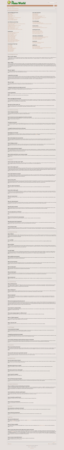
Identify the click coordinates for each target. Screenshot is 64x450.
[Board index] (16, 2)
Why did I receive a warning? (11, 38)
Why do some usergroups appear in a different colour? (39, 17)
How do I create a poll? (11, 34)
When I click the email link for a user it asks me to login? (15, 29)
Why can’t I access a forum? (11, 37)
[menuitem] (53, 5)
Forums (10, 5)
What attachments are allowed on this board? (38, 42)
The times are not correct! (11, 24)
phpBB (36, 134)
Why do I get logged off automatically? (13, 19)
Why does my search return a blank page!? (37, 32)
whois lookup (13, 431)
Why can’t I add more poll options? (12, 35)
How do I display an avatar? (11, 27)
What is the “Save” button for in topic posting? (13, 40)
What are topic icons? (10, 51)
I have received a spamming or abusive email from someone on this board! (41, 23)
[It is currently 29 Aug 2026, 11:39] (55, 8)
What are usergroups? (35, 15)
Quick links (7, 5)
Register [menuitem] (56, 5)
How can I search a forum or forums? (37, 30)
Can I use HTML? (10, 45)
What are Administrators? (35, 13)
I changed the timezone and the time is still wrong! (14, 25)
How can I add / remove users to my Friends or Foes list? (39, 27)
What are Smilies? (10, 46)
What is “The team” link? (35, 19)
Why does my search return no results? (37, 31)
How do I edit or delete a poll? (11, 36)
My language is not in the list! (11, 26)
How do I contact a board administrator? (37, 48)
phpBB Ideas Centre (42, 425)
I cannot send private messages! (36, 22)
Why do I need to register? (11, 13)
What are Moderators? (35, 14)
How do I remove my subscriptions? (37, 39)
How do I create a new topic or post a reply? (13, 32)
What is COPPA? (10, 14)
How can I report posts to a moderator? (13, 39)
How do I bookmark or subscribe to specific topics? (38, 37)
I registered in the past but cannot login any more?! (14, 17)
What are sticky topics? (11, 49)
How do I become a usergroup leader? (37, 16)
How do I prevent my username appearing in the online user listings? (16, 23)
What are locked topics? (11, 50)
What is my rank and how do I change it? (13, 28)
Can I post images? (10, 47)
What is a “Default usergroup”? (36, 18)
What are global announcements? (12, 48)
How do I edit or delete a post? (12, 33)
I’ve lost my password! (11, 18)
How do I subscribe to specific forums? (37, 38)
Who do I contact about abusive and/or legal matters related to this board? (41, 47)
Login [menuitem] (55, 5)
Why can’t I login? (10, 16)
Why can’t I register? (10, 15)
